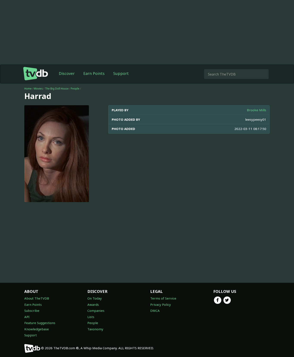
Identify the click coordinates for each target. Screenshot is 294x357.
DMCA (155, 310)
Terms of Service (163, 298)
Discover (67, 73)
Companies (95, 310)
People (75, 88)
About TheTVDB (36, 298)
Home (28, 88)
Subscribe (31, 310)
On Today (94, 298)
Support (121, 73)
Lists (90, 317)
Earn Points (94, 73)
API (26, 317)
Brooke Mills (256, 110)
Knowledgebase (36, 329)
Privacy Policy (160, 304)
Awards (93, 304)
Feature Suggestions (39, 323)
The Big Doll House (57, 88)
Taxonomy (95, 329)
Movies (38, 88)
